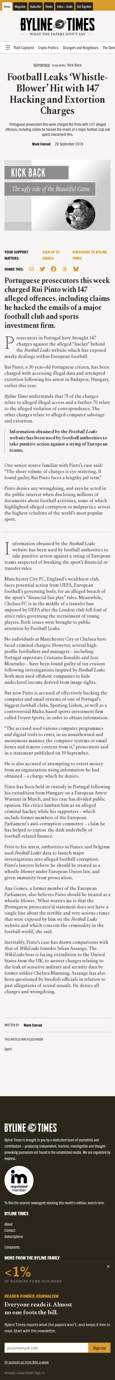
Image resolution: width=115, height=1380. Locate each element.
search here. (96, 1202)
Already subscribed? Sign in (24, 1372)
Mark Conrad (41, 143)
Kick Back (75, 64)
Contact (9, 1230)
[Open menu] (7, 47)
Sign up (99, 1347)
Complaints (12, 1246)
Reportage (41, 65)
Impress (9, 1158)
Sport (8, 1048)
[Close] (108, 1266)
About (8, 1223)
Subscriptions (13, 1236)
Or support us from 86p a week (26, 1362)
